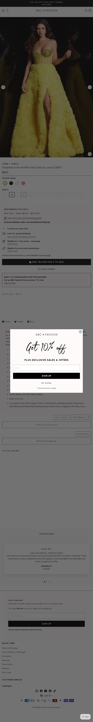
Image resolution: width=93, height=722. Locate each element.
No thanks (47, 383)
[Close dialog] (80, 331)
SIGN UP (46, 375)
